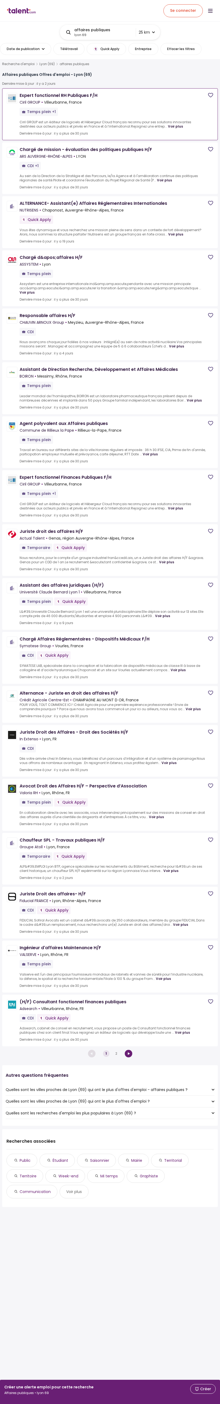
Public (25, 1160)
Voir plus (175, 126)
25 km (144, 32)
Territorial (173, 1160)
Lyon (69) (47, 64)
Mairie (136, 1160)
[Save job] (210, 95)
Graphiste (149, 1176)
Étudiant (60, 1160)
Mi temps (109, 1176)
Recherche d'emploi (18, 64)
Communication (35, 1191)
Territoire (28, 1176)
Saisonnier (99, 1160)
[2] (128, 1053)
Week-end (68, 1176)
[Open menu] (210, 11)
